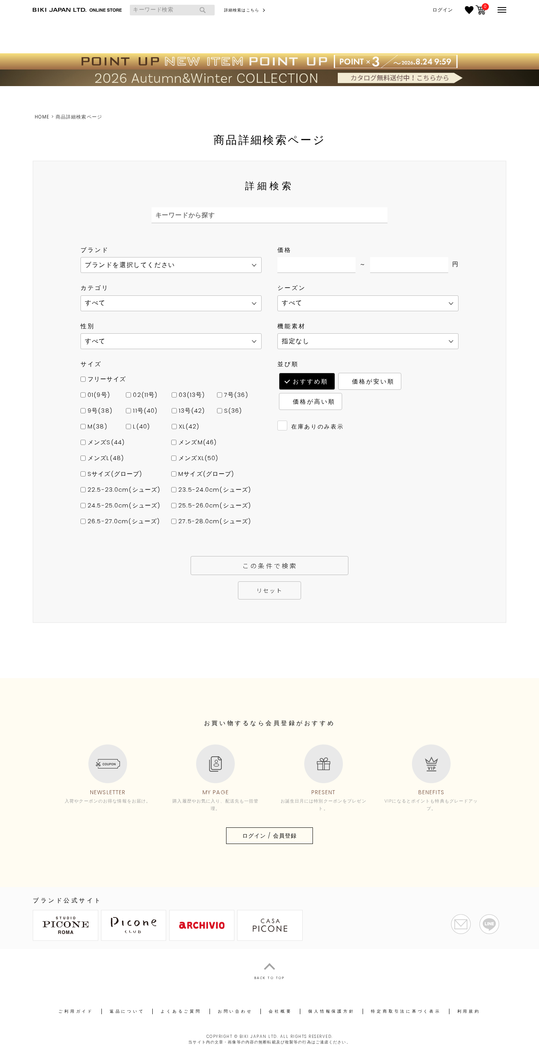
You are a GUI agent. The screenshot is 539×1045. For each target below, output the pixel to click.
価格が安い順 (373, 381)
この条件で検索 (270, 565)
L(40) (140, 426)
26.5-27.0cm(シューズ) (123, 521)
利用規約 (469, 1011)
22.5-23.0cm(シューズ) (123, 489)
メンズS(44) (105, 442)
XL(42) (188, 426)
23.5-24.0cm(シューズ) (213, 489)
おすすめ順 (310, 381)
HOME (42, 116)
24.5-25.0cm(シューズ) (123, 505)
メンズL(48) (105, 458)
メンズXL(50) (197, 458)
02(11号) (144, 395)
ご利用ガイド (76, 1011)
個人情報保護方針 (331, 1011)
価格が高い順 (314, 401)
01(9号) (98, 395)
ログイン (442, 10)
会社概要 (280, 1011)
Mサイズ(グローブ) (205, 474)
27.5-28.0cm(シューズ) (213, 521)
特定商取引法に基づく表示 (406, 1011)
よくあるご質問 (181, 1011)
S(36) (232, 410)
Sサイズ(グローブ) (114, 474)
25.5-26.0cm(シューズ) (213, 505)
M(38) (96, 426)
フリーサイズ (106, 379)
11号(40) (144, 410)
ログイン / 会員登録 (269, 836)
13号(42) (191, 410)
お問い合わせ (235, 1011)
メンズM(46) (196, 442)
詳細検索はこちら (241, 10)
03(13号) (191, 395)
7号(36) (235, 395)
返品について (127, 1011)
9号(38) (99, 410)
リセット (269, 590)
